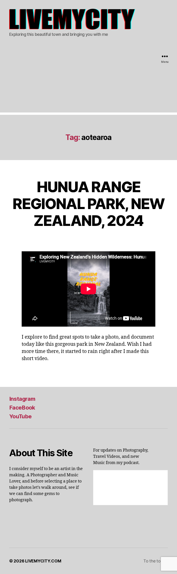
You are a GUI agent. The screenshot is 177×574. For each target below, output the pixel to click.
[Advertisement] (88, 80)
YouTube (20, 416)
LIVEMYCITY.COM (43, 561)
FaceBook (22, 407)
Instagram (22, 398)
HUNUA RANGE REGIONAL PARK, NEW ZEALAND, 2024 (88, 203)
